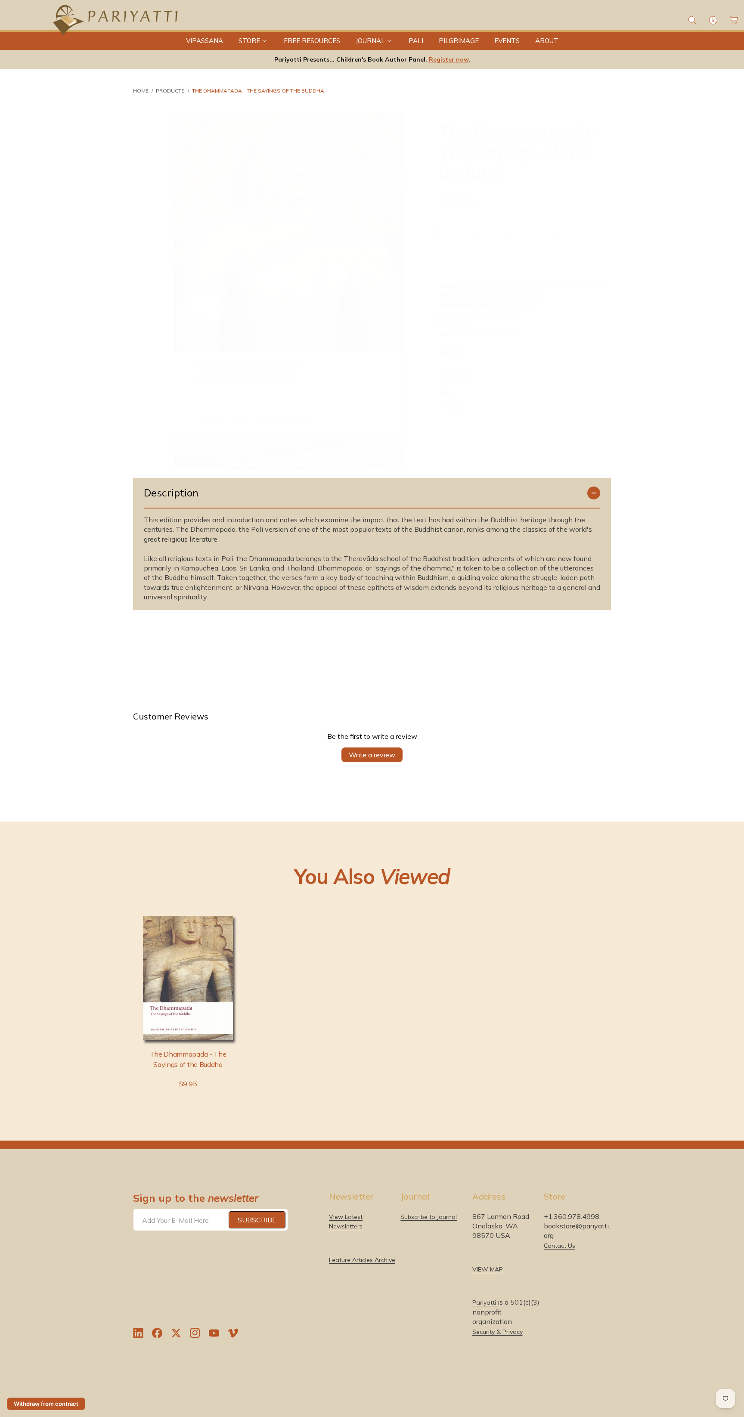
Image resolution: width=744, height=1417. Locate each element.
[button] (253, 41)
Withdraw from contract (46, 1403)
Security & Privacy (497, 1332)
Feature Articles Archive (362, 1260)
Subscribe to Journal (428, 1217)
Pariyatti (485, 1302)
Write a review (372, 754)
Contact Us (559, 1246)
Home (141, 90)
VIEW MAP (487, 1269)
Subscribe (257, 1219)
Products (170, 90)
